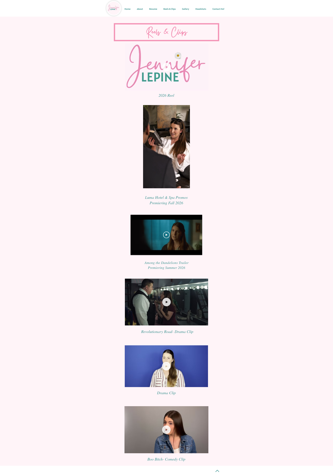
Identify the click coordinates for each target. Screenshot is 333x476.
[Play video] (166, 235)
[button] (205, 87)
